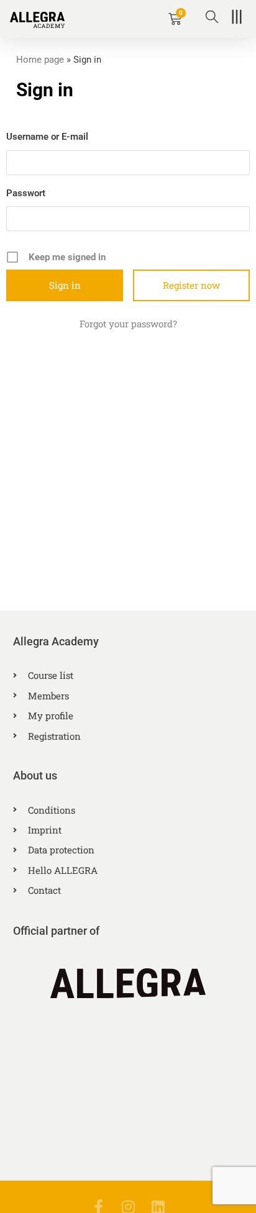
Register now (191, 285)
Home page (40, 59)
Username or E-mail (47, 136)
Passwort (25, 193)
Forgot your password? (128, 323)
